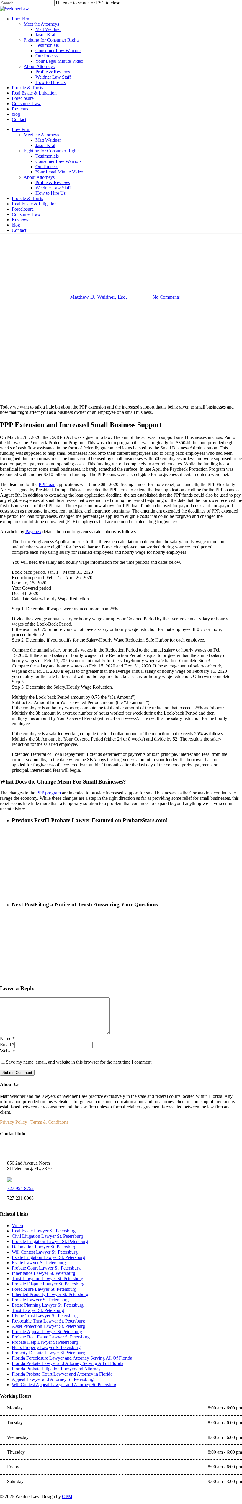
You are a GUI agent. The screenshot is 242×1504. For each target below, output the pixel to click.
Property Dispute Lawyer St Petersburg (48, 1352)
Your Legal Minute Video (59, 171)
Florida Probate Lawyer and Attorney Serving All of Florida (67, 1363)
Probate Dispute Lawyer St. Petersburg (48, 1283)
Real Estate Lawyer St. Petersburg (44, 1230)
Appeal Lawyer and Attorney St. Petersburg (53, 1379)
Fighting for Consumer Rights (51, 150)
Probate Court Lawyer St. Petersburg (46, 1267)
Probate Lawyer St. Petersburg (40, 1299)
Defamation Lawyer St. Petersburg (44, 1246)
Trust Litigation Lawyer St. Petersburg (47, 1278)
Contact (19, 230)
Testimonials (47, 155)
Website (7, 1050)
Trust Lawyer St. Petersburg (38, 1310)
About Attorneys (39, 177)
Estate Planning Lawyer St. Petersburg (48, 1305)
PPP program (48, 792)
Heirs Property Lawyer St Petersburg (46, 1347)
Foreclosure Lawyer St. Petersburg (44, 1289)
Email (7, 1044)
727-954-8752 (20, 1188)
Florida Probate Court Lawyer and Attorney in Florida (62, 1373)
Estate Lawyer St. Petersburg (39, 1262)
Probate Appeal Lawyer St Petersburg (47, 1331)
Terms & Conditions (49, 1122)
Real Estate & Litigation (34, 203)
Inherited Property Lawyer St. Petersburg (50, 1294)
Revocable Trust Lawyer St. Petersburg (48, 1320)
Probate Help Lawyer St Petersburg (45, 1342)
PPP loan (47, 484)
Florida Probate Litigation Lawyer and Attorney (56, 1368)
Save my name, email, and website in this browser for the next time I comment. (79, 1062)
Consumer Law (26, 214)
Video (17, 1225)
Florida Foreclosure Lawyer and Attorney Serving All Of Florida (72, 1358)
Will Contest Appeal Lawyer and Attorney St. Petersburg (64, 1384)
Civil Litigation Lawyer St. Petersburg (47, 1236)
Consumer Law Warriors (58, 161)
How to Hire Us (50, 193)
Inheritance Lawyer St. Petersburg (43, 1273)
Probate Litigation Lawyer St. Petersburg (50, 1241)
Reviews (20, 219)
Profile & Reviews (52, 182)
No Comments (166, 297)
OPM (67, 1496)
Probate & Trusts (27, 198)
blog (16, 224)
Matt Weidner (48, 140)
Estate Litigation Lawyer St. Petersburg (48, 1257)
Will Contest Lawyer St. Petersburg (45, 1252)
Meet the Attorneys (41, 134)
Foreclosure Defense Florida (121, 267)
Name (7, 1038)
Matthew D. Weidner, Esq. (98, 297)
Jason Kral (45, 145)
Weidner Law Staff (53, 187)
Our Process (46, 166)
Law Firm (21, 129)
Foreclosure (23, 208)
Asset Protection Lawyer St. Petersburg (48, 1326)
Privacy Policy (13, 1122)
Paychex (33, 531)
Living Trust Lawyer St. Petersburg (45, 1315)
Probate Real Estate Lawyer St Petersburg (51, 1336)
